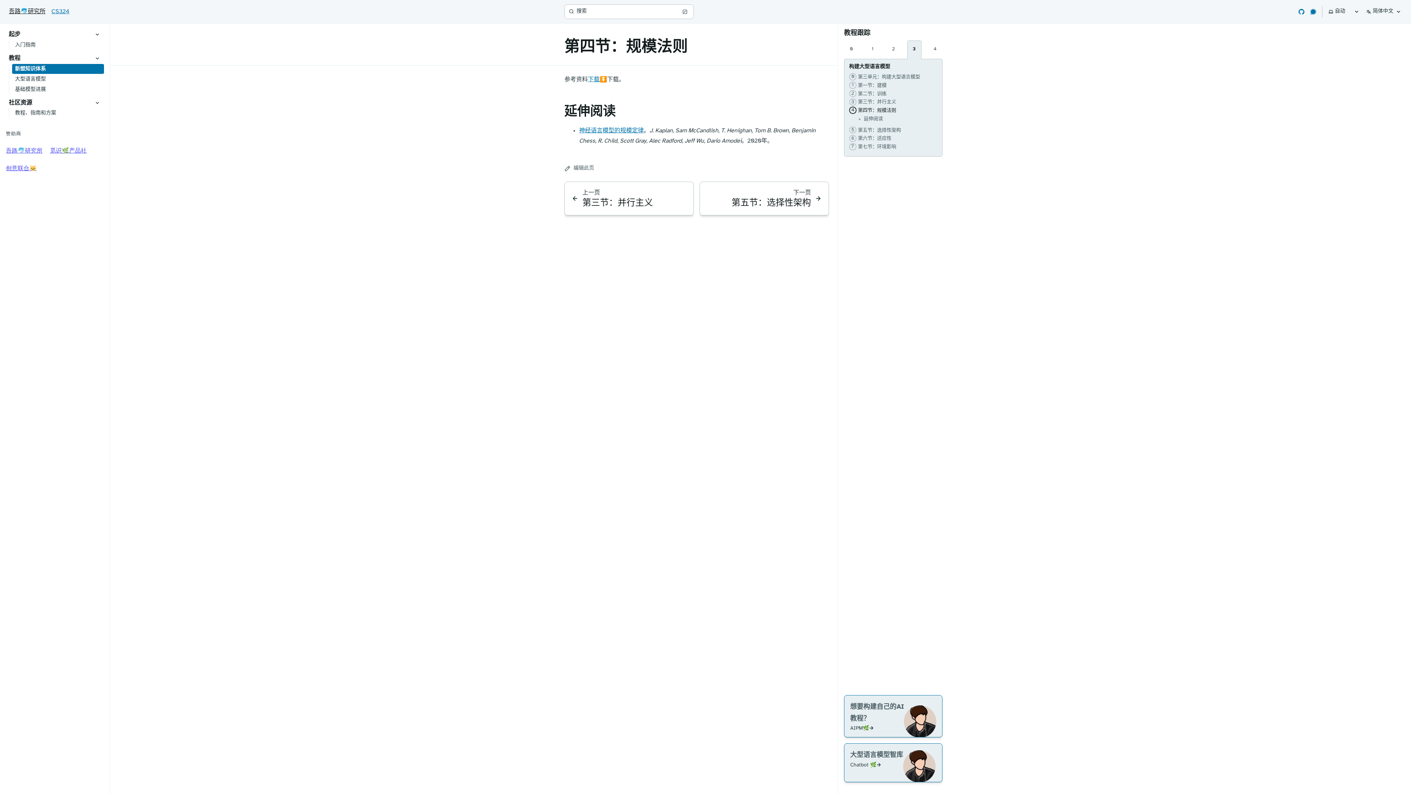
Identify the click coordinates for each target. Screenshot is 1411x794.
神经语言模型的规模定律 (611, 131)
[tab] (851, 50)
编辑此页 (584, 168)
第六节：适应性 (870, 138)
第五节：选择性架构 (875, 130)
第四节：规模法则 (872, 110)
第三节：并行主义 (872, 101)
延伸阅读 (873, 119)
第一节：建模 (868, 85)
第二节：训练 (868, 93)
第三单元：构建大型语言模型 (884, 76)
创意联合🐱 (21, 168)
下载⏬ (597, 79)
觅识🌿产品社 (68, 151)
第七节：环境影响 (872, 146)
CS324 (60, 11)
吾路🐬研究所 (27, 11)
